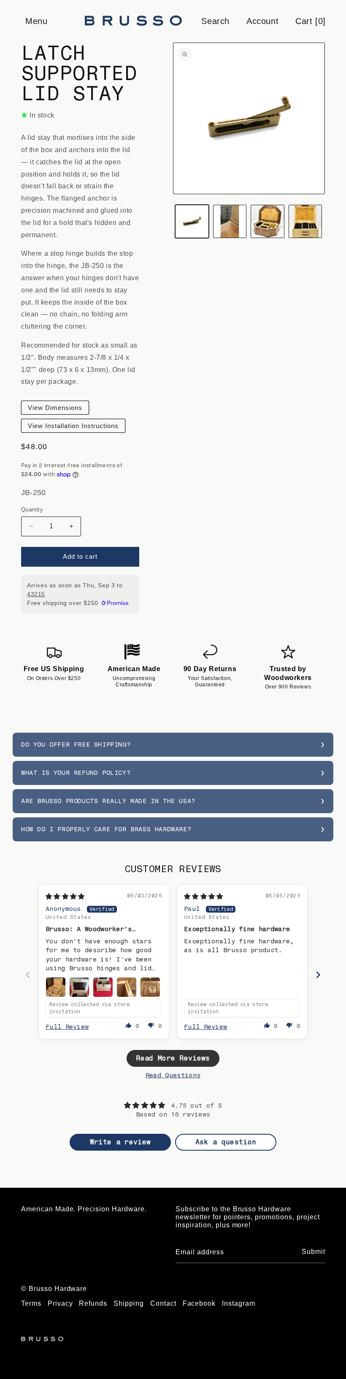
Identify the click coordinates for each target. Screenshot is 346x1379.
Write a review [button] (120, 1142)
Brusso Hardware (58, 1288)
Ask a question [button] (225, 1142)
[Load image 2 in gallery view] (230, 221)
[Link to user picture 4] (126, 987)
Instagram (238, 1303)
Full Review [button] (67, 1027)
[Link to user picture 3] (103, 987)
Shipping (129, 1303)
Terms (31, 1303)
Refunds (93, 1303)
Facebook (199, 1303)
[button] (35, 21)
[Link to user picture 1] (56, 987)
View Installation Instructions (73, 425)
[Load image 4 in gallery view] (305, 221)
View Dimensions (55, 407)
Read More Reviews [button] (173, 1058)
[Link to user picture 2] (79, 987)
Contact (163, 1303)
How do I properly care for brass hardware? (106, 829)
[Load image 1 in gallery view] (192, 221)
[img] (65, 896)
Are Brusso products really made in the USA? (108, 801)
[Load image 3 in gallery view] (267, 221)
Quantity (32, 509)
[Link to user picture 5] (150, 987)
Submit (313, 1251)
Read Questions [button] (173, 1075)
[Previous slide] (28, 974)
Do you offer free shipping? (75, 744)
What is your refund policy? (75, 773)
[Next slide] (318, 974)
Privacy (60, 1303)
